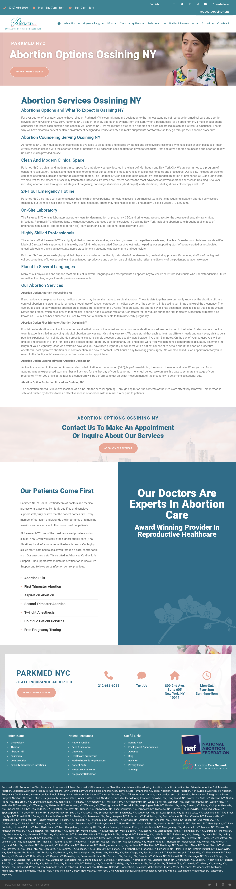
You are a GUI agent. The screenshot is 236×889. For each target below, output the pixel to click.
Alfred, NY (193, 863)
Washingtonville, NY (111, 805)
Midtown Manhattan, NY (15, 830)
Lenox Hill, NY (213, 834)
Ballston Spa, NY (53, 863)
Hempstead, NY (49, 845)
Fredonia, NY (148, 848)
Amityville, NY (156, 863)
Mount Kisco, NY (133, 827)
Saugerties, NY (145, 812)
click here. (70, 787)
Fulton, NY (118, 848)
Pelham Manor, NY (48, 819)
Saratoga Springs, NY (168, 812)
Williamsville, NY (137, 801)
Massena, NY (148, 830)
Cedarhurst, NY (40, 859)
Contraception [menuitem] (130, 23)
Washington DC (201, 870)
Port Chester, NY (194, 816)
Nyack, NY (28, 823)
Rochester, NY (78, 816)
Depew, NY (56, 856)
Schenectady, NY (109, 812)
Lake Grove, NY (68, 837)
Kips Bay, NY (143, 837)
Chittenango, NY (194, 856)
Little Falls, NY (162, 834)
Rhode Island (148, 870)
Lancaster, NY (50, 837)
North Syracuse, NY (106, 823)
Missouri (19, 870)
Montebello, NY (191, 827)
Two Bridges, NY (40, 808)
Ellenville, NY (116, 852)
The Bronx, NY (23, 801)
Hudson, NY (174, 841)
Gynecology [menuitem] (91, 23)
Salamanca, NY (212, 812)
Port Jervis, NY (152, 816)
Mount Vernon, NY (113, 827)
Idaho (151, 866)
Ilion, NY (95, 841)
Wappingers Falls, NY (152, 805)
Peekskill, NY (81, 819)
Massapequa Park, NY (170, 830)
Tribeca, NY (86, 808)
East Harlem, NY (215, 852)
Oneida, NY (177, 819)
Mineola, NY (222, 827)
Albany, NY (219, 863)
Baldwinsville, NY (74, 863)
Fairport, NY (33, 852)
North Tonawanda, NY (81, 823)
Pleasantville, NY (214, 816)
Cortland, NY (115, 856)
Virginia (172, 870)
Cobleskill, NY (175, 856)
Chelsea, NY (23, 859)
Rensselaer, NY (95, 816)
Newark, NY (183, 823)
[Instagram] (197, 4)
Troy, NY (73, 808)
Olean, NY (190, 819)
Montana (30, 870)
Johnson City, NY (11, 841)
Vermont (162, 870)
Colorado (114, 866)
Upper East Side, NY (18, 808)
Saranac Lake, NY (192, 812)
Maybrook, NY (110, 830)
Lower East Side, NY (198, 798)
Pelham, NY (66, 819)
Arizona (91, 866)
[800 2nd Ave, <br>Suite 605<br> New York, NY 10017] (174, 675)
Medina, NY (72, 830)
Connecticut (127, 866)
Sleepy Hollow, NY (58, 812)
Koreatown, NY (107, 837)
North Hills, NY (127, 823)
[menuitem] (59, 23)
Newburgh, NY (166, 823)
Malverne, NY (35, 834)
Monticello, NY (152, 827)
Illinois (158, 866)
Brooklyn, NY (159, 798)
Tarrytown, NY (146, 808)
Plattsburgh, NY (11, 819)
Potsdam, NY (135, 816)
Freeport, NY (132, 848)
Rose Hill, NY (24, 816)
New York (101, 870)
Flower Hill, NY (165, 848)
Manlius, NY (211, 830)
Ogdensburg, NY (11, 823)
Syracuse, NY (163, 808)
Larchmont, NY (32, 837)
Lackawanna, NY (88, 837)
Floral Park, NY (183, 848)
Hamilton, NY (151, 845)
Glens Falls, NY (34, 848)
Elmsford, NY (64, 852)
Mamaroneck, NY (16, 834)
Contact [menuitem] (223, 23)
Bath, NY (23, 863)
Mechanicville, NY (91, 830)
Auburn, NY (107, 863)
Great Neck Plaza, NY (189, 845)
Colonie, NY (145, 856)
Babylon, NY (92, 863)
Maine (176, 866)
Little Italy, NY (145, 834)
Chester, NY (8, 859)
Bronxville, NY (126, 859)
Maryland (186, 866)
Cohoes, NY (160, 856)
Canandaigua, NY (93, 859)
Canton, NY (57, 859)
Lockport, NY (128, 834)
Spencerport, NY (11, 812)
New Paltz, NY (25, 827)
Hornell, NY (208, 841)
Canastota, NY (73, 859)
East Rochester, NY (178, 852)
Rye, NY (11, 816)
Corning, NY (130, 856)
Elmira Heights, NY (83, 852)
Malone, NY (50, 834)
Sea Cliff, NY (77, 812)
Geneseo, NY (83, 848)
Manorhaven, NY (193, 830)
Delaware (141, 866)
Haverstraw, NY (89, 845)
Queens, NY (218, 798)
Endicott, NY (49, 852)
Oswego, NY (130, 819)
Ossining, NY (146, 819)
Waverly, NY (40, 805)
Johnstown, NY (223, 837)
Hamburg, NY (168, 845)
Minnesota (7, 870)
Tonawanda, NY (103, 808)
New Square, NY (217, 823)
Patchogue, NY (99, 819)
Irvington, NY (81, 841)
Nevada (40, 870)
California (102, 866)
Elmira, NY (101, 852)
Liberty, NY (197, 834)
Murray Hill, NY (92, 827)
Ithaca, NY (48, 841)
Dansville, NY (71, 856)
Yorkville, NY (66, 801)
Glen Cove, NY (52, 848)
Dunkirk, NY (22, 856)
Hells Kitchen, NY (69, 845)
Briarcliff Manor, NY (163, 859)
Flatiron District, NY (204, 848)
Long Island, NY (177, 798)
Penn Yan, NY (28, 819)
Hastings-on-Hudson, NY (113, 845)
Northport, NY (59, 823)
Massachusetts (201, 866)
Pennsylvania (132, 870)
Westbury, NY (175, 801)
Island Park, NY (64, 841)
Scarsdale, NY (128, 812)
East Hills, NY (197, 852)
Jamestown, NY (31, 841)
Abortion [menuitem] (70, 23)
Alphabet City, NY (176, 863)
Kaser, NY (208, 837)
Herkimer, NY (31, 845)
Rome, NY (38, 816)
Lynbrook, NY (66, 834)
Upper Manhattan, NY (44, 801)
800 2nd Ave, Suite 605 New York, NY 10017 (175, 691)
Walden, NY (171, 805)
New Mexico (88, 870)
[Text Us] (141, 675)
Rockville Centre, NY (57, 816)
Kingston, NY (159, 837)
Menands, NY (57, 830)
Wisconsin (216, 870)
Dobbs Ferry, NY (39, 856)
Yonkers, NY (81, 801)
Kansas (167, 866)
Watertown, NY (74, 805)
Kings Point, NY (176, 837)
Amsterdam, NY (138, 863)
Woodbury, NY (97, 801)
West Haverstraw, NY (197, 801)
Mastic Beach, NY (130, 830)
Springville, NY (194, 808)
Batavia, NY (36, 863)
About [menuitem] (206, 23)
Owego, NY (115, 819)
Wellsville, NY (9, 805)
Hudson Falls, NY (156, 841)
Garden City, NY (101, 848)
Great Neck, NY (212, 845)
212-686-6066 (108, 686)
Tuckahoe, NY (59, 808)
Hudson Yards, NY (111, 841)
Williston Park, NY (117, 801)
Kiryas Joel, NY (125, 837)
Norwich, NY (43, 823)
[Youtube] (205, 4)
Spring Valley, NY (214, 808)
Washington (184, 870)
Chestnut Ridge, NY (216, 856)
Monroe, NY (208, 827)
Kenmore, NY (194, 837)
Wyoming (7, 874)
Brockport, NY (143, 859)
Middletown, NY (39, 830)
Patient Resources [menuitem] (182, 23)
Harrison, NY (136, 845)
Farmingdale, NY (16, 852)
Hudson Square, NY (134, 841)
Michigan (216, 866)
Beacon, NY (202, 859)
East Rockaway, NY (155, 852)
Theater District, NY (125, 808)
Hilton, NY (221, 841)
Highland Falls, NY (12, 845)
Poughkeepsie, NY (116, 816)
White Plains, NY (157, 801)
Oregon (119, 870)
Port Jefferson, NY (173, 816)
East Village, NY (133, 852)
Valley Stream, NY (190, 805)
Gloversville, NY (15, 848)
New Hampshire (56, 870)
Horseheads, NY (191, 841)
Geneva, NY (68, 848)
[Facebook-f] (190, 4)
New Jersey (73, 870)
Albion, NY (206, 863)
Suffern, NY (178, 808)
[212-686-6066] (108, 675)
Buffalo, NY (110, 859)
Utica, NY (206, 805)
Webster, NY (25, 805)
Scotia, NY (91, 812)
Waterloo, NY (91, 805)
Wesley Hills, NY (219, 801)
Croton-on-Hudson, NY (93, 856)
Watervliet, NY (57, 805)
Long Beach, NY (110, 834)
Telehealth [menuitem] (155, 23)
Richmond (22, 866)
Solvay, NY (28, 812)
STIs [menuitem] (110, 23)
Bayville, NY (217, 859)
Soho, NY (41, 812)
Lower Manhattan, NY (87, 834)
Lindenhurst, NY (181, 834)
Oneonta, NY (162, 819)
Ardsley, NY (121, 863)
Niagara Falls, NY (146, 823)
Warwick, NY (131, 805)
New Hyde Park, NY (46, 827)
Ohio (111, 870)
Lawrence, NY (14, 837)
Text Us (141, 686)
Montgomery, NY (171, 827)
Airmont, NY (8, 866)
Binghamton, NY (185, 859)
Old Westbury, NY (208, 819)
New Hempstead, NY (71, 827)
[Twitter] (182, 4)
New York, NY (199, 823)
